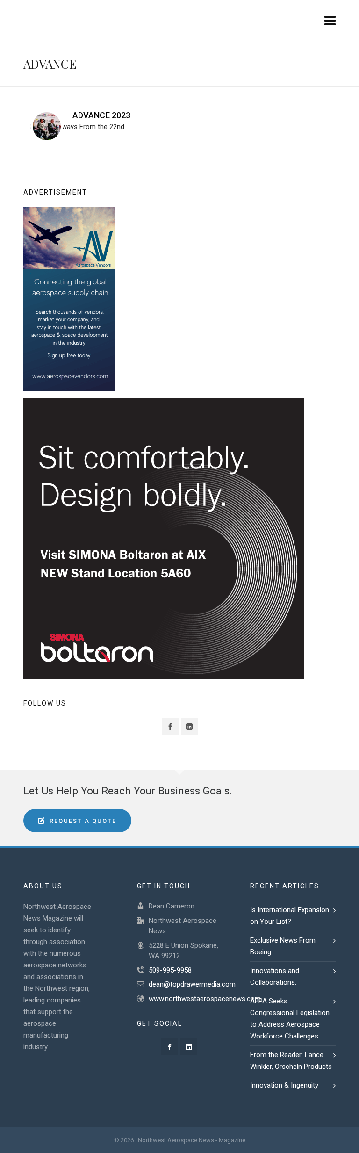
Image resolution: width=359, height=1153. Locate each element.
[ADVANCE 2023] (46, 126)
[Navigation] (330, 21)
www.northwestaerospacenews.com (205, 998)
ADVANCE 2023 (101, 115)
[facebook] (170, 726)
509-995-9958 (170, 970)
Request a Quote (83, 820)
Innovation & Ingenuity (285, 1085)
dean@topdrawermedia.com (192, 984)
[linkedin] (189, 726)
